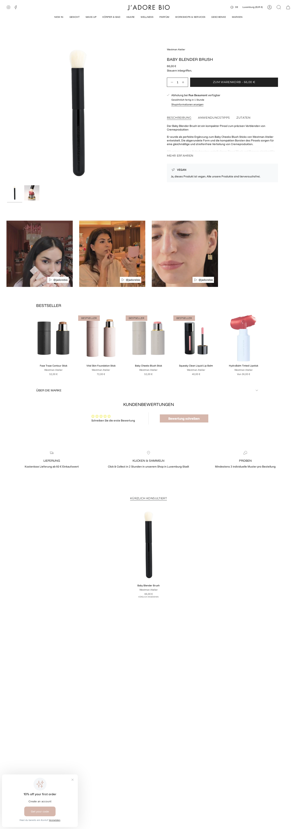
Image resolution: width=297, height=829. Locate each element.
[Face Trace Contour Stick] (53, 338)
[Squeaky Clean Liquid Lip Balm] (196, 338)
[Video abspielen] (50, 280)
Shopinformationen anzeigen (187, 104)
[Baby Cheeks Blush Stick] (148, 338)
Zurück (7, 112)
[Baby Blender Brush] (148, 545)
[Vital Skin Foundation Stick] (101, 338)
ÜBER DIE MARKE (48, 390)
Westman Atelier (176, 49)
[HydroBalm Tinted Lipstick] (243, 338)
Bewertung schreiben (184, 418)
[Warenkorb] (288, 7)
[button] (58, 17)
